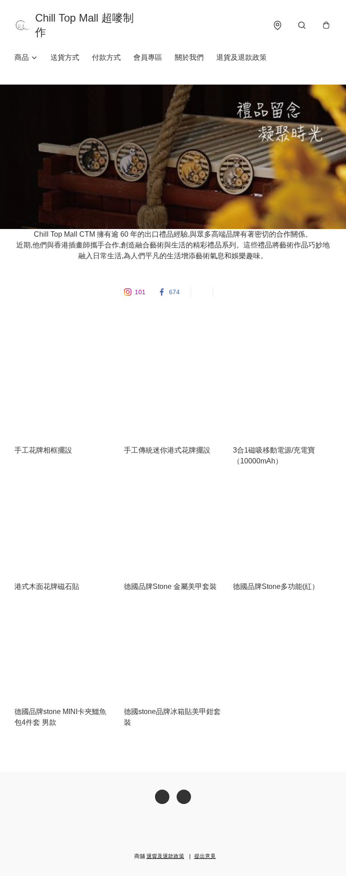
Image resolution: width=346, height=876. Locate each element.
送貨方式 (64, 57)
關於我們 (189, 57)
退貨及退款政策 (241, 57)
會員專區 (147, 57)
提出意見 (205, 856)
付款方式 (106, 57)
